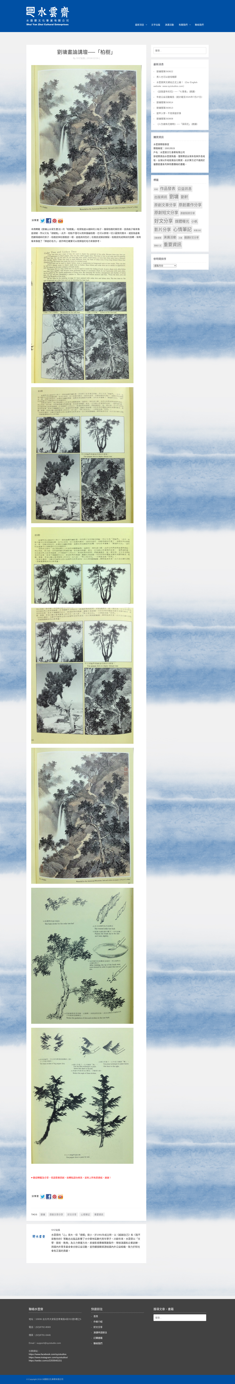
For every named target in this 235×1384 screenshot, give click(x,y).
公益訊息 (185, 189)
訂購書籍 (98, 1338)
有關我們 (183, 24)
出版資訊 (160, 197)
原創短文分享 (166, 212)
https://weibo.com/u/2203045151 (45, 1360)
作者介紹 (98, 1321)
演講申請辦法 (100, 1332)
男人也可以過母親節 (167, 77)
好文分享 (71, 1214)
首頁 (96, 1316)
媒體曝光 (182, 221)
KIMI (156, 189)
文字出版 (155, 24)
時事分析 (197, 230)
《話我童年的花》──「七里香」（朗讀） (177, 91)
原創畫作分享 (190, 205)
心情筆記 (85, 1214)
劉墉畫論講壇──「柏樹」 (86, 52)
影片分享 (162, 229)
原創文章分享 (56, 1214)
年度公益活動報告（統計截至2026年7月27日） (180, 97)
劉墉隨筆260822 (165, 71)
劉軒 (184, 197)
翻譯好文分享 (191, 237)
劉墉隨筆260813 (165, 108)
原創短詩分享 (187, 213)
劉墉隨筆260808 (165, 118)
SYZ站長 (55, 1230)
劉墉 (43, 1214)
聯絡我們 (199, 24)
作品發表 (167, 188)
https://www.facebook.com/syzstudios (47, 1354)
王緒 (180, 238)
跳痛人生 (157, 246)
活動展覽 (157, 238)
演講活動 (169, 24)
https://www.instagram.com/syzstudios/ (48, 1357)
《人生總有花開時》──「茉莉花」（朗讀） (178, 124)
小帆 (194, 221)
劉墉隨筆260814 (165, 102)
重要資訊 (98, 1214)
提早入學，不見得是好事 (169, 113)
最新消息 (139, 24)
